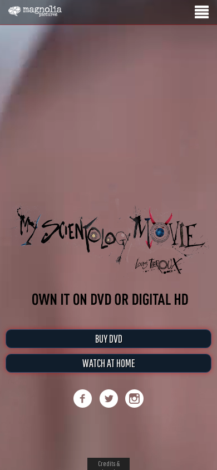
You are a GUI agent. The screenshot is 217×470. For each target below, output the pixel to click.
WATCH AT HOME (108, 363)
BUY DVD (108, 338)
